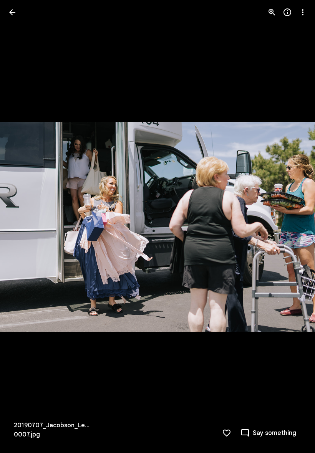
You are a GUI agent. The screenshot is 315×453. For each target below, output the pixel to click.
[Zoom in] (272, 12)
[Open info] (287, 12)
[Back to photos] (12, 12)
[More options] (302, 12)
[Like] (226, 433)
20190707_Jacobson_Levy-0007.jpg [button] (53, 430)
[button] (21, 226)
